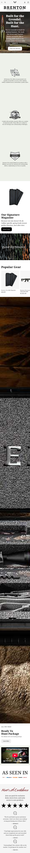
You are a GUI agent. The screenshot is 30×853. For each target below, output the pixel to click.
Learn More (6, 741)
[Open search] (5, 2)
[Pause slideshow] (13, 51)
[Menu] (2, 2)
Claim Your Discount (15, 48)
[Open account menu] (24, 2)
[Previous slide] (2, 32)
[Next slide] (28, 32)
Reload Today (6, 229)
